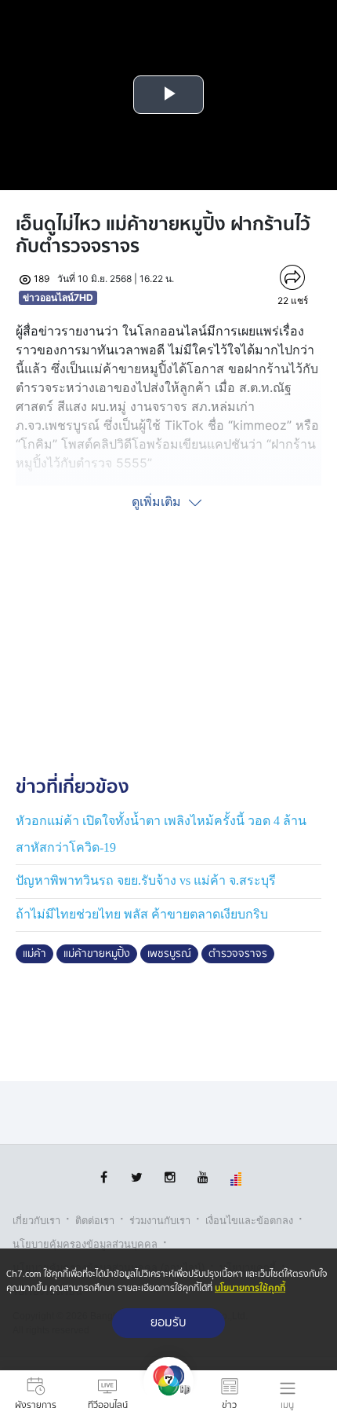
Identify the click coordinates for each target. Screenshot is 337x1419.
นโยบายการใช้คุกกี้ (250, 1288)
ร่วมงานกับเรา (159, 1220)
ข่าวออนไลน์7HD (58, 297)
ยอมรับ (168, 1323)
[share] (292, 277)
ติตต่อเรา (94, 1220)
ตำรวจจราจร (237, 954)
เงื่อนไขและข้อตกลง (249, 1220)
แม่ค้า (34, 954)
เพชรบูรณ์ (169, 954)
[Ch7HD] (168, 1394)
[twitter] (136, 1177)
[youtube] (202, 1177)
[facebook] (104, 1177)
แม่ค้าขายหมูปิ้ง (96, 954)
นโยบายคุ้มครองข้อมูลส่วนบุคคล (85, 1244)
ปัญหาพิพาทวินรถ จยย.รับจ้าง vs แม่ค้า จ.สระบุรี (146, 880)
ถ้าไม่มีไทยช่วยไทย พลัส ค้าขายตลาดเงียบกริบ (142, 914)
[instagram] (169, 1177)
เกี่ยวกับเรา (36, 1220)
